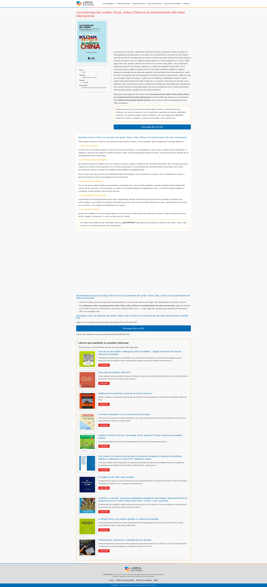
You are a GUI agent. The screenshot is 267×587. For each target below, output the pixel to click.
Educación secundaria (172, 3)
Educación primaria (155, 3)
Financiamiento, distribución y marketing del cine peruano (124, 540)
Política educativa (123, 3)
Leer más (104, 365)
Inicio (111, 580)
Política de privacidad (125, 580)
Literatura (186, 3)
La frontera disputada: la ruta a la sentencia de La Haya (124, 414)
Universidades (108, 3)
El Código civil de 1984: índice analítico (116, 477)
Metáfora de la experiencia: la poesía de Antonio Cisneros (125, 393)
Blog (156, 580)
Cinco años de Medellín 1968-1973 (114, 372)
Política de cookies (144, 580)
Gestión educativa (139, 3)
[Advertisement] (152, 34)
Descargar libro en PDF (152, 127)
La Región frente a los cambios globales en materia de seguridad (128, 519)
